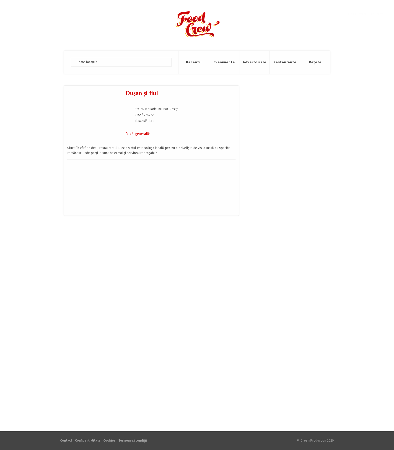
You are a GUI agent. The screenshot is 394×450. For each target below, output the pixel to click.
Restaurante (284, 62)
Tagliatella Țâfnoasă (293, 349)
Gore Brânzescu (126, 247)
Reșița (103, 247)
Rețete (315, 62)
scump (121, 254)
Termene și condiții (133, 440)
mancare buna (92, 254)
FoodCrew (197, 25)
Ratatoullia (284, 331)
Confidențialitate (87, 440)
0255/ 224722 (144, 115)
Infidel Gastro (286, 294)
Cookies (109, 440)
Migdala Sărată (288, 258)
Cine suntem (357, 14)
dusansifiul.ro (144, 121)
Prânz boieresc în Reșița (113, 232)
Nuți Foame (284, 276)
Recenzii (194, 62)
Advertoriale (254, 62)
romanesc (109, 254)
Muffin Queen (286, 312)
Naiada (280, 367)
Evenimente (224, 62)
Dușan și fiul (84, 247)
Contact (377, 14)
